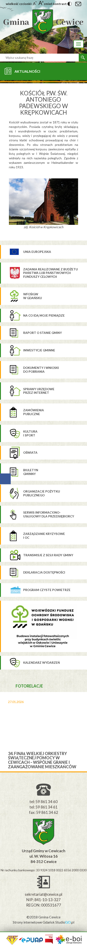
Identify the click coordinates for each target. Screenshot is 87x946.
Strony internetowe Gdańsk (34, 922)
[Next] (83, 732)
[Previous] (3, 732)
